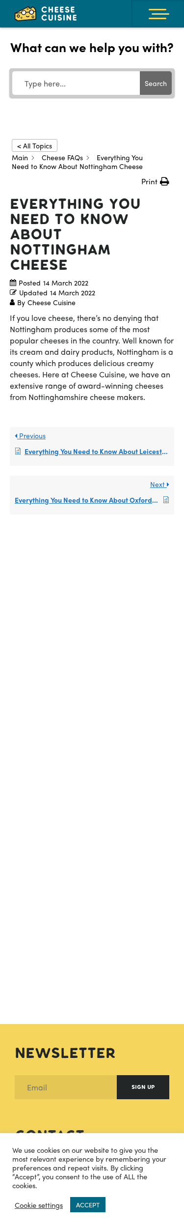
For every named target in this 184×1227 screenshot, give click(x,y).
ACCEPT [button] (88, 1204)
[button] (155, 181)
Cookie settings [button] (39, 1204)
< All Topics (34, 145)
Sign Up (143, 1087)
